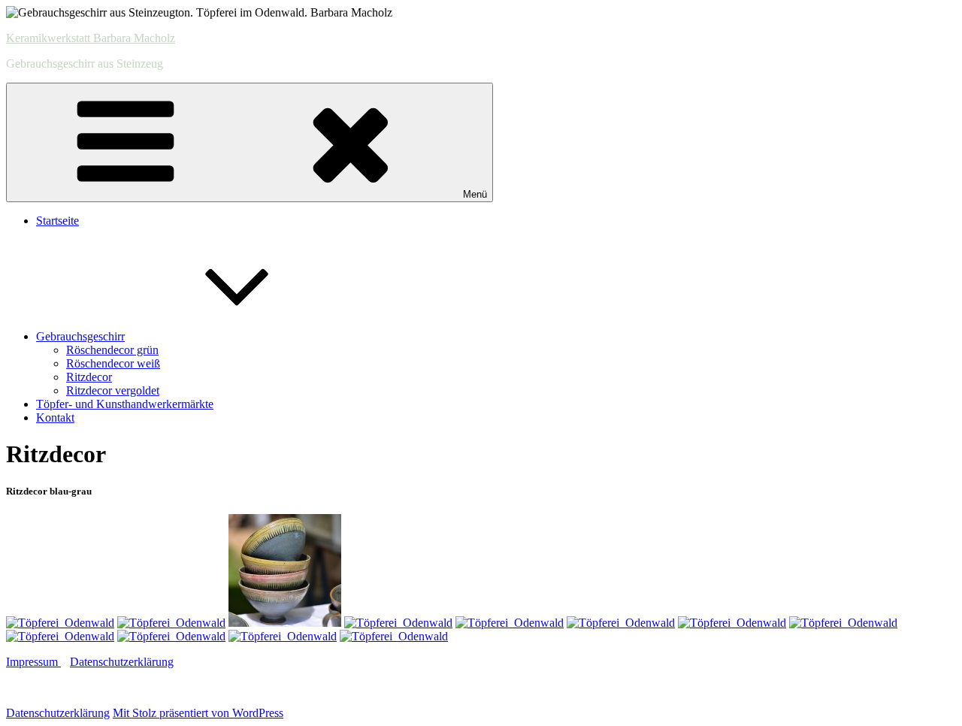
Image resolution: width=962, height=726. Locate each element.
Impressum (33, 661)
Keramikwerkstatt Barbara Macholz (90, 38)
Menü (475, 194)
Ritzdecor (89, 377)
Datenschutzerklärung (122, 661)
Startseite (57, 220)
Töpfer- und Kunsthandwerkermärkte (124, 404)
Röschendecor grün (112, 349)
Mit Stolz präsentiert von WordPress (198, 712)
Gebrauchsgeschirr (80, 336)
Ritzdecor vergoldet (112, 390)
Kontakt (55, 417)
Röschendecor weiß (113, 363)
